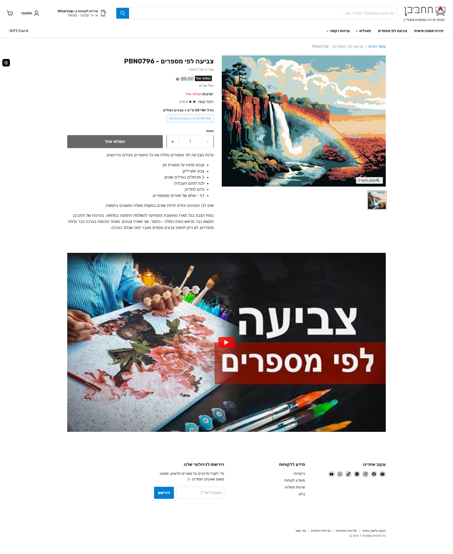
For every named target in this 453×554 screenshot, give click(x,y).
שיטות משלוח (295, 487)
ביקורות (299, 473)
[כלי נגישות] (6, 63)
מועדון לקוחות (294, 480)
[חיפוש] (122, 13)
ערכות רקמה (339, 31)
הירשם (164, 492)
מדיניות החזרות (321, 531)
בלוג (302, 494)
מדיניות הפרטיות (346, 531)
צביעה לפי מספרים (392, 31)
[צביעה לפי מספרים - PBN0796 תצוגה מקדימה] (377, 200)
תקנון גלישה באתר (374, 531)
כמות (210, 131)
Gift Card (18, 31)
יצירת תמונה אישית (429, 31)
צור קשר (300, 531)
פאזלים (365, 31)
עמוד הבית (377, 46)
